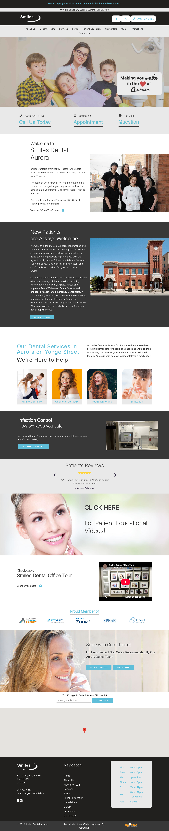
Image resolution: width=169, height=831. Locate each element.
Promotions (137, 29)
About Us (30, 29)
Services (63, 29)
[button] (84, 733)
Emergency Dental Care (67, 292)
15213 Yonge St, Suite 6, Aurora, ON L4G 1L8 (85, 10)
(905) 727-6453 (144, 18)
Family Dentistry (32, 401)
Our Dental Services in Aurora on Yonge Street (48, 349)
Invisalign (44, 292)
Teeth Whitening (49, 288)
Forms (75, 29)
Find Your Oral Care (99, 671)
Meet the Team (47, 29)
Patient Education (92, 29)
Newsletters (111, 29)
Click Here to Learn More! (33, 446)
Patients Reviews (84, 465)
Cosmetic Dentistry (67, 401)
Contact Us (84, 33)
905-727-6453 (24, 793)
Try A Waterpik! (123, 671)
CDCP (124, 29)
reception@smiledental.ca (30, 797)
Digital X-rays (64, 284)
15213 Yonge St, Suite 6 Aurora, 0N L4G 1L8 (84, 699)
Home (67, 779)
